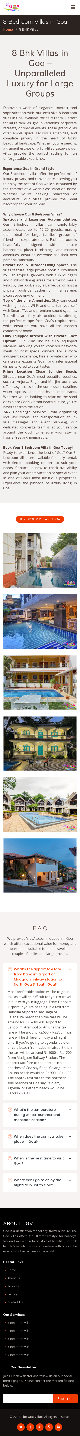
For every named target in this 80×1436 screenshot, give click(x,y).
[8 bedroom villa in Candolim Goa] (62, 579)
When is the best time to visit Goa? (39, 1161)
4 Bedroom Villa (18, 1330)
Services (13, 1286)
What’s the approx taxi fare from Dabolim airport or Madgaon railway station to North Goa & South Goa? (38, 977)
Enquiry (12, 1294)
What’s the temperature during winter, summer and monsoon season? (37, 1114)
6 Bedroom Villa (18, 1346)
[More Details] (68, 579)
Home (8, 29)
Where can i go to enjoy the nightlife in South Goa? (37, 1183)
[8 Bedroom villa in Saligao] (62, 701)
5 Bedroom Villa (18, 1338)
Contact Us (15, 1302)
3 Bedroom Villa (18, 1322)
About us (13, 1278)
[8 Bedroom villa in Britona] (62, 884)
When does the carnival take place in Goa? (38, 1139)
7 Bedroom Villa (18, 1354)
